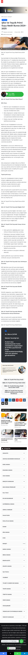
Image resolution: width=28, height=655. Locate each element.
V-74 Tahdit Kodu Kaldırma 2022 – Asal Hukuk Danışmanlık (20, 424)
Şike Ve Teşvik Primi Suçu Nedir (14, 379)
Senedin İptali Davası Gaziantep (7, 439)
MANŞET (10, 16)
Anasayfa (4, 16)
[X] (6, 400)
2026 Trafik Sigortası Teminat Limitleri (12, 1)
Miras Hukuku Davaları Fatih (21, 439)
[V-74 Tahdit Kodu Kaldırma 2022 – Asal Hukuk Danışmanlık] (21, 417)
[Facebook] (2, 400)
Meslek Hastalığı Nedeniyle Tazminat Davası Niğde (6, 422)
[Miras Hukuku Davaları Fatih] (21, 433)
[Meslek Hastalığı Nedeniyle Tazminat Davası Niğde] (7, 416)
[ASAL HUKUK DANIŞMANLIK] (8, 10)
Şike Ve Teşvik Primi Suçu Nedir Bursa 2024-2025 (14, 386)
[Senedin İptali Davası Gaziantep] (7, 433)
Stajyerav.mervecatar (8, 32)
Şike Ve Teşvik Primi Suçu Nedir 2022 (14, 382)
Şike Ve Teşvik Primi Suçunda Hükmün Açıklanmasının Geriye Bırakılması (14, 392)
